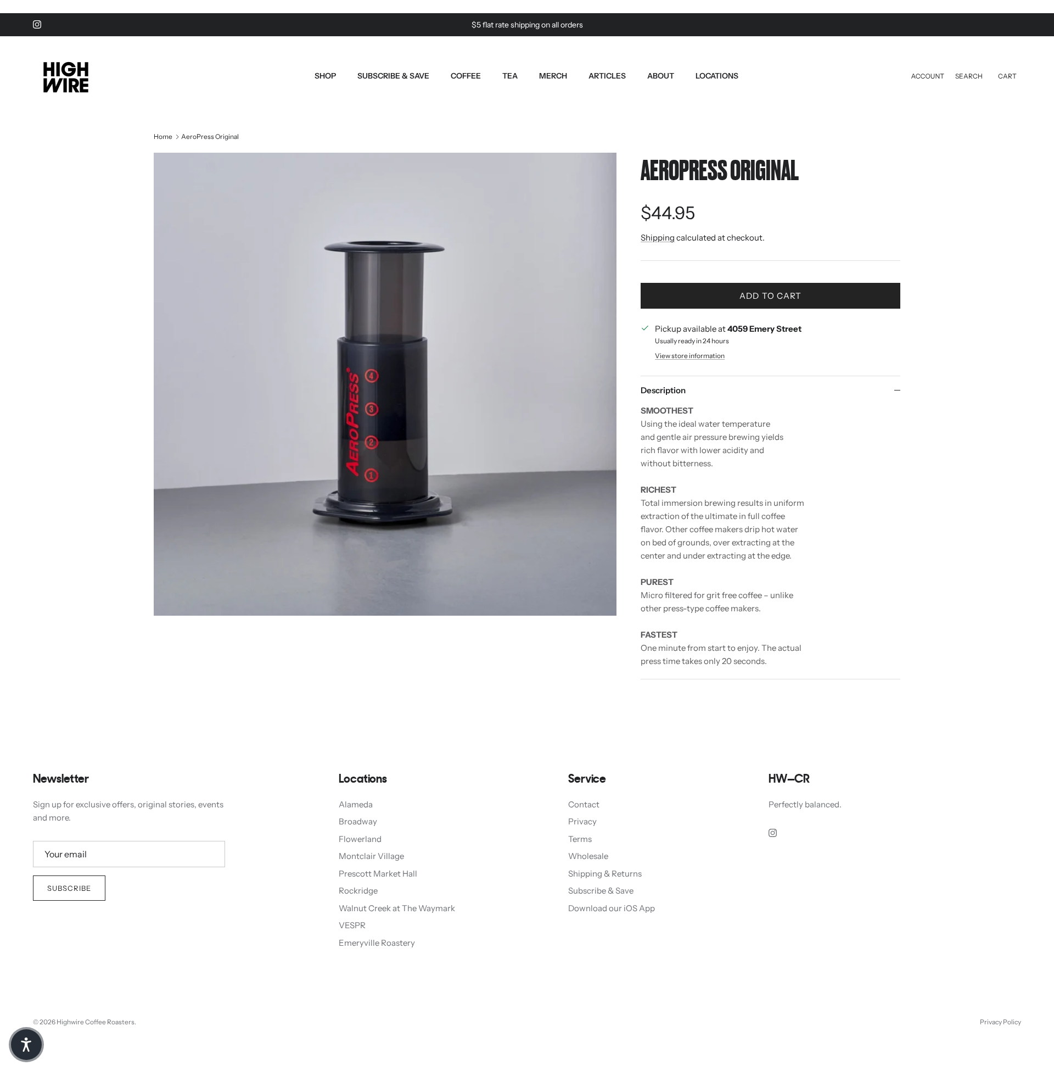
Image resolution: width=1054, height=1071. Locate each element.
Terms (580, 839)
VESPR (352, 925)
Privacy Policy (1000, 1022)
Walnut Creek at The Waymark (397, 908)
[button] (26, 1044)
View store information (690, 356)
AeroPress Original (210, 136)
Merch (553, 76)
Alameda (356, 804)
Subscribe (69, 888)
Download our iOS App (611, 908)
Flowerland (360, 839)
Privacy (582, 821)
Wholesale (588, 856)
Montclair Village (371, 856)
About (660, 76)
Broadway (358, 821)
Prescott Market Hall (378, 873)
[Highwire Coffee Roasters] (66, 76)
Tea (510, 76)
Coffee (466, 76)
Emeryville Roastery (377, 943)
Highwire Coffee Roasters (95, 1022)
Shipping (658, 237)
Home (163, 136)
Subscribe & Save (393, 76)
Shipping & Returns (605, 873)
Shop (325, 76)
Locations (717, 76)
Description (663, 390)
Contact (583, 804)
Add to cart (770, 296)
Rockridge (358, 890)
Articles (607, 76)
